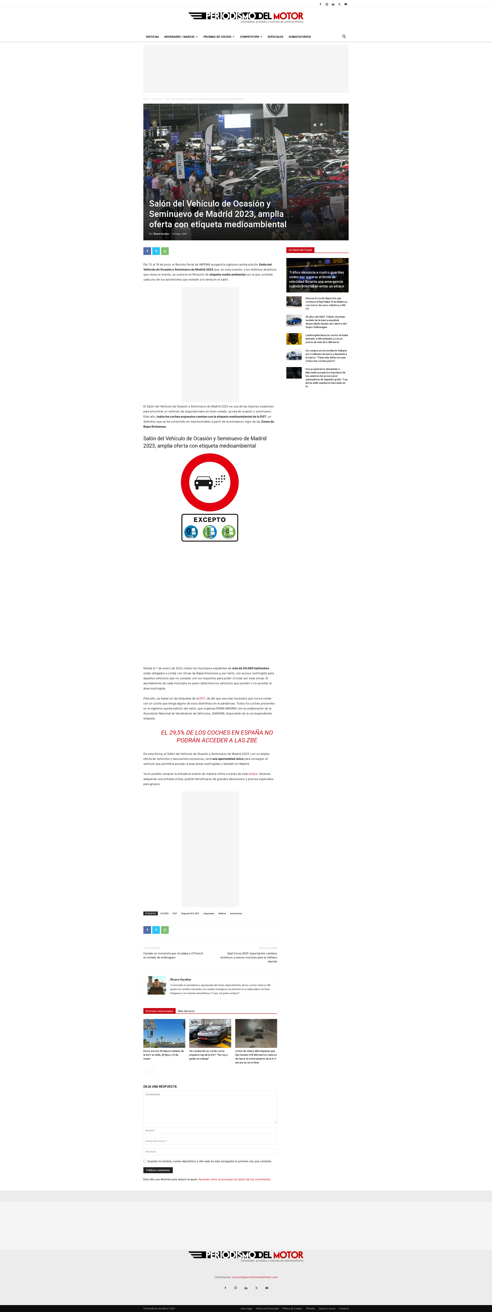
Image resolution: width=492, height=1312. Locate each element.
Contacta (344, 1308)
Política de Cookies (292, 1308)
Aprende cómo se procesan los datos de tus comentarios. (235, 1179)
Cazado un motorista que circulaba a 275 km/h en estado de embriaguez (173, 955)
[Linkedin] (333, 4)
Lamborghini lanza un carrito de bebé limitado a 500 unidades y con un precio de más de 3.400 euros (327, 339)
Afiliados (310, 1308)
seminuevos (236, 913)
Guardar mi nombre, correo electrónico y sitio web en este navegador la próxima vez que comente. (209, 1161)
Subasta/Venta (300, 36)
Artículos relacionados (159, 1011)
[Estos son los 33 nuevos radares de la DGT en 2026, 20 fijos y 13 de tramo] (164, 1033)
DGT (202, 698)
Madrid (222, 913)
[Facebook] (320, 4)
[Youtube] (346, 4)
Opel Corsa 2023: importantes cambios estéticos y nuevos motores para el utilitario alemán (248, 957)
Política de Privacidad (267, 1308)
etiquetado (208, 913)
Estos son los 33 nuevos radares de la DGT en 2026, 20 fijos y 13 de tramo (163, 1055)
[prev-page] (145, 1070)
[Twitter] (339, 4)
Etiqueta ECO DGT (190, 913)
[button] (344, 37)
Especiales (275, 36)
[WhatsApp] (165, 251)
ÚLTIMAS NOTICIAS (300, 250)
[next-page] (152, 1070)
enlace (253, 774)
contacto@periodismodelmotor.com (255, 1277)
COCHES (164, 913)
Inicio (146, 99)
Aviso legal (246, 1308)
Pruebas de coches (217, 36)
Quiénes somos (327, 1308)
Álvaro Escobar (161, 233)
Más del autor (186, 1011)
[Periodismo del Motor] (246, 19)
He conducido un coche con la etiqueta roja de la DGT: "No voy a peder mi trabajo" (208, 1055)
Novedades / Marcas (179, 36)
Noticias (152, 36)
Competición (249, 36)
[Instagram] (327, 4)
